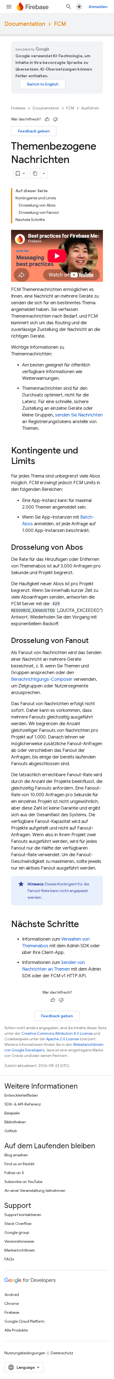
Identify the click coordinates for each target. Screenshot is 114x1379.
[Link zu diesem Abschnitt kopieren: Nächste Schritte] (84, 924)
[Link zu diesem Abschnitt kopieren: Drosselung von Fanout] (94, 641)
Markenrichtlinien (19, 1250)
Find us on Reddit (19, 1163)
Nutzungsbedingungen (24, 1353)
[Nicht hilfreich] (55, 119)
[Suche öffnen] (68, 6)
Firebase (18, 108)
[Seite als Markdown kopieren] (35, 173)
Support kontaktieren (22, 1214)
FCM (60, 24)
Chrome (11, 1303)
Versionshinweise (19, 1241)
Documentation (24, 24)
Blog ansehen (16, 1154)
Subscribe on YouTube (23, 1181)
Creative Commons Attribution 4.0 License (57, 1033)
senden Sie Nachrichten (79, 415)
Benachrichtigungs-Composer (41, 679)
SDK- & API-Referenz (22, 1104)
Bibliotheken (15, 1121)
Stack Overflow (18, 1223)
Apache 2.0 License (62, 1039)
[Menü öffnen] (8, 6)
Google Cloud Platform (24, 1321)
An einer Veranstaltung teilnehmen (34, 1190)
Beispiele (12, 1113)
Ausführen (90, 108)
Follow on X (14, 1172)
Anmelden (98, 6)
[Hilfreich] (47, 119)
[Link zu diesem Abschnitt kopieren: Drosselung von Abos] (88, 547)
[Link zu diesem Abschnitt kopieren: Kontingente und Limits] (40, 461)
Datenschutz (62, 1353)
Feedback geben (34, 131)
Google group (16, 1232)
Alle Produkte (16, 1330)
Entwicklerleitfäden (21, 1095)
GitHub (10, 1130)
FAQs (9, 1259)
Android (11, 1294)
